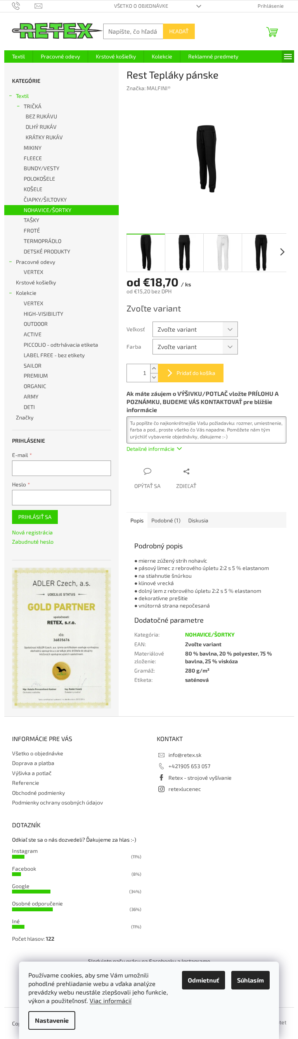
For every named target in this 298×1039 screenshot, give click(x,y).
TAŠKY (31, 220)
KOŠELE (33, 189)
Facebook (24, 868)
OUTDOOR (36, 323)
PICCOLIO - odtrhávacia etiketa (61, 344)
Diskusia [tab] (198, 520)
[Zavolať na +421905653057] (23, 5)
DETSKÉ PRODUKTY (47, 251)
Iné (16, 921)
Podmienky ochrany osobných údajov (57, 802)
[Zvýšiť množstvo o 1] (154, 368)
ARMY (31, 396)
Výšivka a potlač (32, 773)
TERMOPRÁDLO (42, 241)
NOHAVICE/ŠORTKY (47, 210)
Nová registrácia (32, 532)
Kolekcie (26, 292)
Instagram (25, 850)
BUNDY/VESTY (41, 168)
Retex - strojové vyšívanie (200, 777)
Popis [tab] (137, 520)
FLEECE (33, 158)
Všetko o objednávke (141, 6)
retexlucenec (184, 789)
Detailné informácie (150, 448)
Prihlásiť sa (35, 517)
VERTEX (33, 272)
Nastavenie (52, 1020)
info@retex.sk (184, 754)
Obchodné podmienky (38, 792)
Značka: (148, 88)
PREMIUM (36, 375)
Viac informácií (111, 1000)
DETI (29, 407)
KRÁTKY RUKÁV (44, 137)
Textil (22, 95)
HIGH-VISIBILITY (43, 313)
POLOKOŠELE (39, 178)
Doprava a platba (33, 763)
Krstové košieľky (36, 282)
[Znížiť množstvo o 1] (154, 377)
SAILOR (33, 365)
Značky (24, 417)
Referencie (25, 782)
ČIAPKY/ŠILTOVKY (45, 199)
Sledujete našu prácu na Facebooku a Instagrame (149, 961)
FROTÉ (32, 230)
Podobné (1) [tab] (165, 520)
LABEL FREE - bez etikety (54, 355)
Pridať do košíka (196, 373)
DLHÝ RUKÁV (41, 126)
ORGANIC (35, 386)
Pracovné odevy (35, 261)
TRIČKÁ (33, 106)
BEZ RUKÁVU (41, 116)
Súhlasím (250, 980)
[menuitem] (18, 56)
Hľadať (179, 31)
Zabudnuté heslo (33, 541)
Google (20, 886)
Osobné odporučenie (37, 903)
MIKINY (33, 147)
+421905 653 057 (189, 766)
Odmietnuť (203, 980)
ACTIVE (33, 334)
